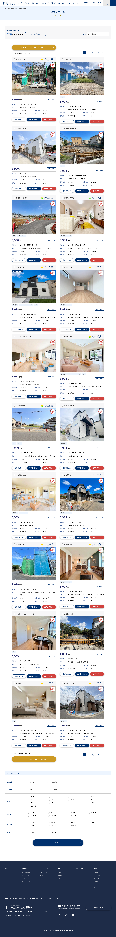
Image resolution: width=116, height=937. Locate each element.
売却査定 (42, 876)
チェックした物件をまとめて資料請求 (33, 47)
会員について (61, 872)
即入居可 (63, 235)
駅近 (14, 651)
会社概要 (96, 872)
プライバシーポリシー (99, 888)
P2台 (62, 97)
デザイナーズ (21, 235)
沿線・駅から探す (26, 876)
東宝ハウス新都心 (9, 3)
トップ (20, 3)
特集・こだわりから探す (28, 882)
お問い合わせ (98, 908)
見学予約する (50, 119)
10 (98, 53)
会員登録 (106, 4)
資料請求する (35, 119)
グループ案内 (97, 879)
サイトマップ (97, 885)
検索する (58, 843)
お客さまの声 (45, 3)
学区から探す (25, 879)
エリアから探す (26, 872)
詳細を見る (19, 119)
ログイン (78, 3)
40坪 (36, 305)
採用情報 (71, 3)
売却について (43, 872)
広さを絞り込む (35, 34)
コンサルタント (62, 3)
